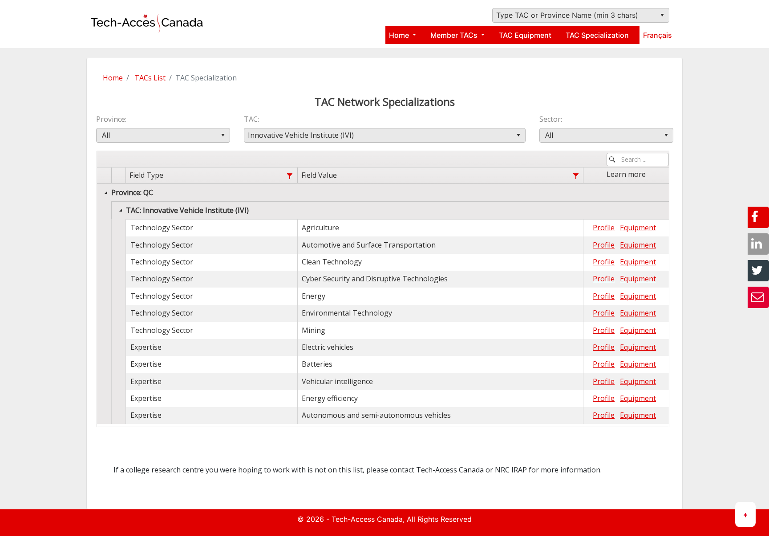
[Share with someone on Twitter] (758, 270)
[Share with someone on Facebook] (758, 217)
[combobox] (580, 15)
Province (110, 119)
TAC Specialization (597, 35)
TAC (251, 119)
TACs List (150, 78)
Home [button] (400, 35)
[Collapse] (105, 192)
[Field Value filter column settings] (575, 175)
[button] (662, 15)
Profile (604, 227)
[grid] (383, 296)
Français (657, 35)
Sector (550, 119)
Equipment (638, 227)
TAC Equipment (525, 35)
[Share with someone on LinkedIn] (758, 244)
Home (113, 78)
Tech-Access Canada (367, 519)
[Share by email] (758, 297)
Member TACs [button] (454, 35)
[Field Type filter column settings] (290, 175)
